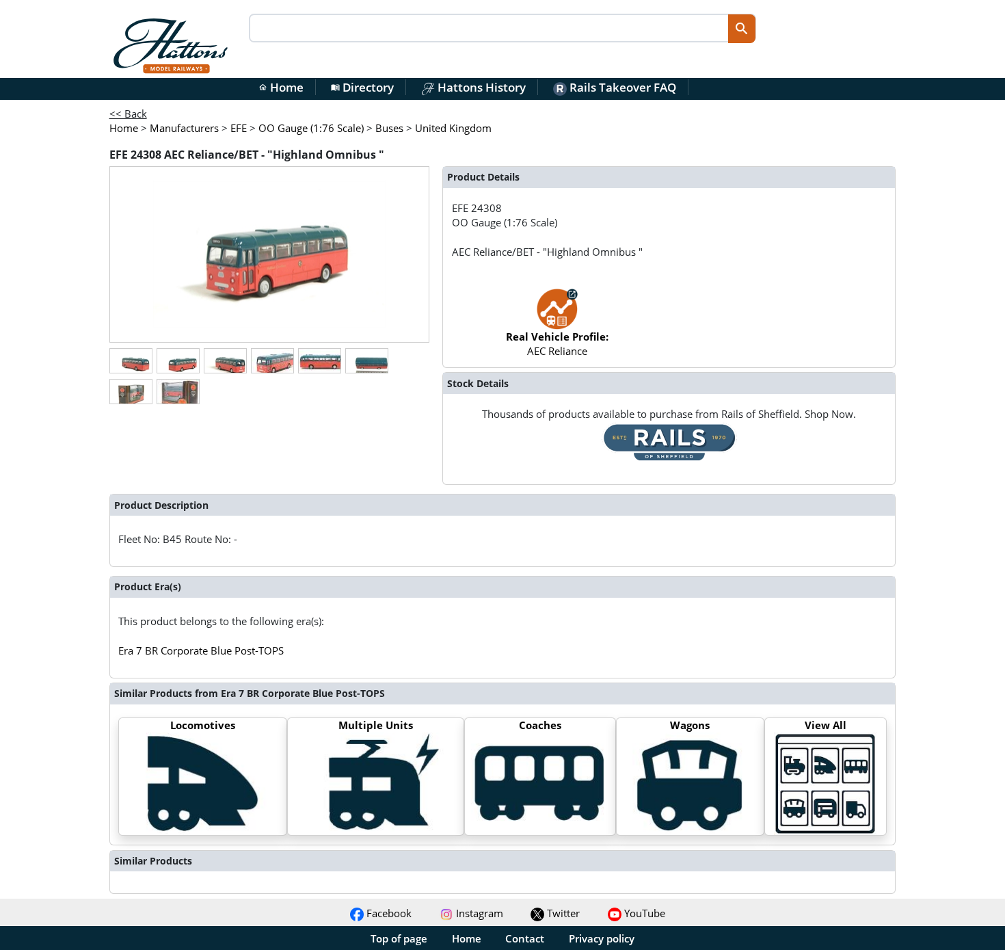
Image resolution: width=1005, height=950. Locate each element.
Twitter (562, 913)
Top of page (399, 938)
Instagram (478, 913)
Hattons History (480, 87)
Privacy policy (601, 938)
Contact (524, 938)
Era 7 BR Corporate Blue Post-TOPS (201, 650)
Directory (362, 87)
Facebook (388, 913)
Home (281, 87)
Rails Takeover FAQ (621, 87)
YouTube (643, 913)
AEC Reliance (557, 344)
